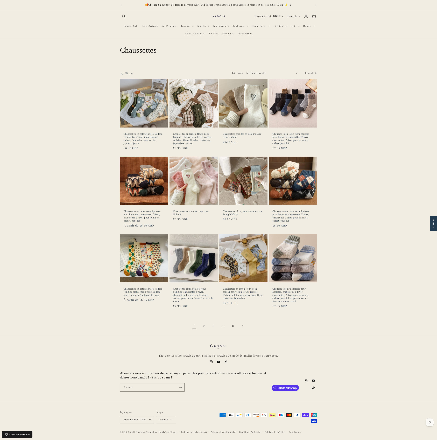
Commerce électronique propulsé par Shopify (157, 432)
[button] (124, 16)
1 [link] (194, 326)
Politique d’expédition (275, 432)
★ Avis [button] (433, 223)
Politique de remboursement (194, 432)
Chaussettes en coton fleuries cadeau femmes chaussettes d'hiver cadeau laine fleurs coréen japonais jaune (143, 291)
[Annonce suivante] (316, 5)
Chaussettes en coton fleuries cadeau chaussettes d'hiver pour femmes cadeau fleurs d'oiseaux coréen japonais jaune (143, 138)
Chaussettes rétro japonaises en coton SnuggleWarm (242, 213)
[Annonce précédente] (121, 5)
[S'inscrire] (180, 387)
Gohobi (131, 432)
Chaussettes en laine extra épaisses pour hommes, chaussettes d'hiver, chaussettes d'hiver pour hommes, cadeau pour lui (290, 138)
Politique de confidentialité (223, 432)
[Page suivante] (243, 326)
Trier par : (237, 73)
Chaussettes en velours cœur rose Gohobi (190, 213)
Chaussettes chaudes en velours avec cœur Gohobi (242, 135)
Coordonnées (295, 432)
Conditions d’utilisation (250, 432)
